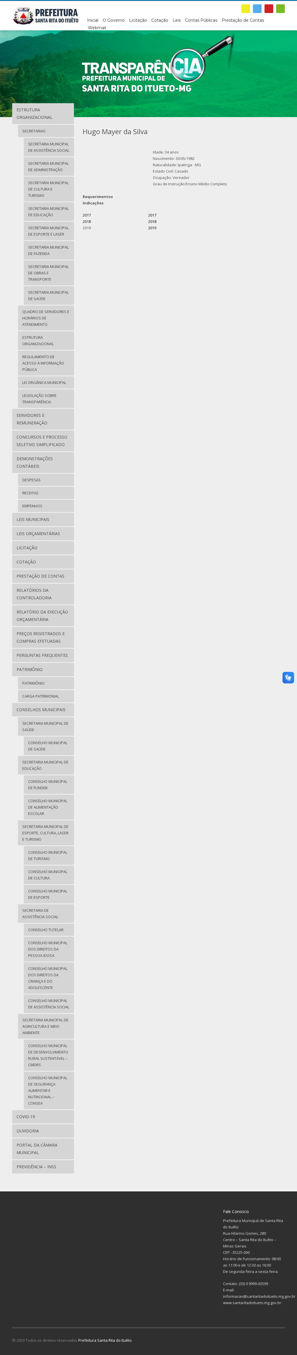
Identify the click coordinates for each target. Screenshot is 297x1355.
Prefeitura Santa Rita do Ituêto (105, 1340)
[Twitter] (257, 8)
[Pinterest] (269, 8)
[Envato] (280, 8)
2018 (87, 221)
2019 (152, 227)
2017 (87, 215)
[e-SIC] (245, 8)
